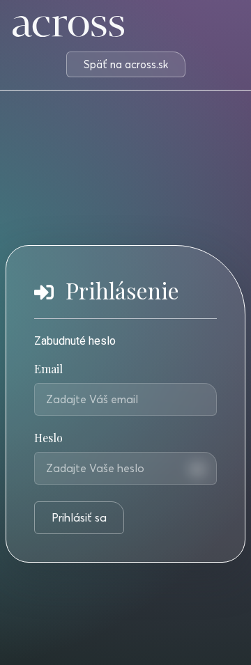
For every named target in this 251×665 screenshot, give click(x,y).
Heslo (48, 438)
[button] (126, 64)
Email (48, 369)
